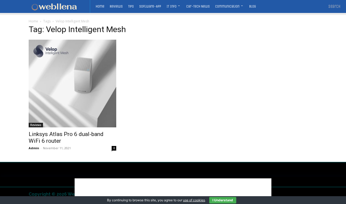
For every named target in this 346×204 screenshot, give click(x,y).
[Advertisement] (173, 190)
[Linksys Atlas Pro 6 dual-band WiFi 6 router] (72, 83)
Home (33, 21)
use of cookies (194, 200)
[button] (334, 6)
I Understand (222, 200)
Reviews (35, 125)
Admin (34, 148)
